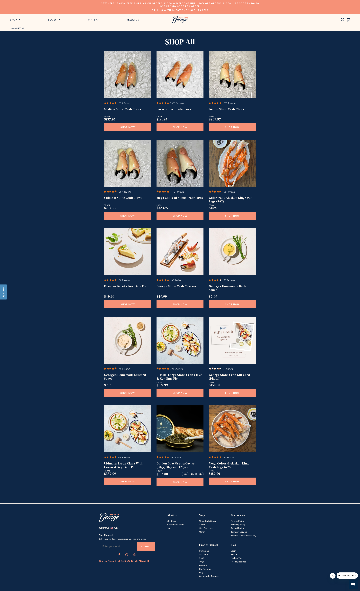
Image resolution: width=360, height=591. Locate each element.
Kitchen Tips (236, 558)
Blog (201, 572)
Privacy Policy (237, 521)
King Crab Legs (206, 528)
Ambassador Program (209, 576)
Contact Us (204, 551)
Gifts (92, 19)
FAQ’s (201, 561)
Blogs (52, 19)
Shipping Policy (238, 524)
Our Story (171, 521)
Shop (13, 19)
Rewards (133, 19)
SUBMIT (146, 546)
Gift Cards (203, 554)
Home (12, 28)
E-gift (201, 558)
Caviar (202, 524)
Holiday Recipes (238, 561)
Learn (233, 551)
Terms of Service (239, 532)
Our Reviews (205, 569)
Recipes (234, 554)
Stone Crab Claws (207, 521)
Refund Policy (237, 528)
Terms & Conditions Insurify (243, 535)
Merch (202, 532)
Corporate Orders (175, 524)
